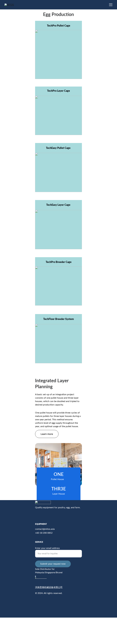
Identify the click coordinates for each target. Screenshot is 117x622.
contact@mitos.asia (45, 529)
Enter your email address (47, 548)
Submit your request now (53, 564)
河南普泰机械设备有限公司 (48, 587)
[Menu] (110, 4)
